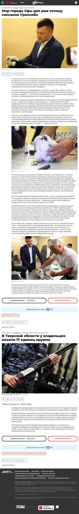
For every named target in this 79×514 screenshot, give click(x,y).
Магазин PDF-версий (47, 471)
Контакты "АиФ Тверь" (48, 473)
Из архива (24, 394)
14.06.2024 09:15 (6, 8)
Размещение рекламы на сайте (24, 476)
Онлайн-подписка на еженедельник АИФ (27, 473)
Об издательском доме (22, 471)
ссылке (59, 293)
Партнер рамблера (31, 506)
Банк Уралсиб (6, 69)
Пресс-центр (35, 471)
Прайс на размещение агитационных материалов (30, 478)
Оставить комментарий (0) (63, 300)
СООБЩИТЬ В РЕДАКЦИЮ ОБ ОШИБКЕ (58, 478)
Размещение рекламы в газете (45, 476)
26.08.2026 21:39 (6, 333)
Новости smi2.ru (8, 327)
